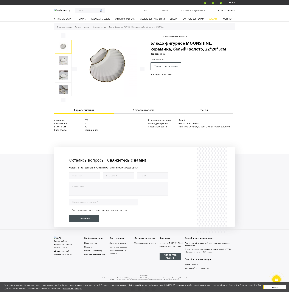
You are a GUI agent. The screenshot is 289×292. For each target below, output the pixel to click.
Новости (88, 247)
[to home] (58, 238)
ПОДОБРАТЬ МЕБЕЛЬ (170, 256)
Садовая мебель (100, 18)
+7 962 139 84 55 (226, 10)
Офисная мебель (125, 18)
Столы (82, 18)
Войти (232, 2)
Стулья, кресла (62, 18)
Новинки (227, 18)
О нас (145, 10)
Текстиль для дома (192, 18)
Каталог (164, 10)
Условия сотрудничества (145, 243)
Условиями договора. (72, 288)
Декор (173, 18)
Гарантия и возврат (118, 247)
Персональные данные (94, 254)
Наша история (90, 243)
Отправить (84, 218)
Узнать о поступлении (166, 66)
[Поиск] (101, 10)
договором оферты (116, 210)
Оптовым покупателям (193, 10)
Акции (213, 18)
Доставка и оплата (117, 243)
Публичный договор (93, 250)
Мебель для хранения (152, 18)
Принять (274, 287)
